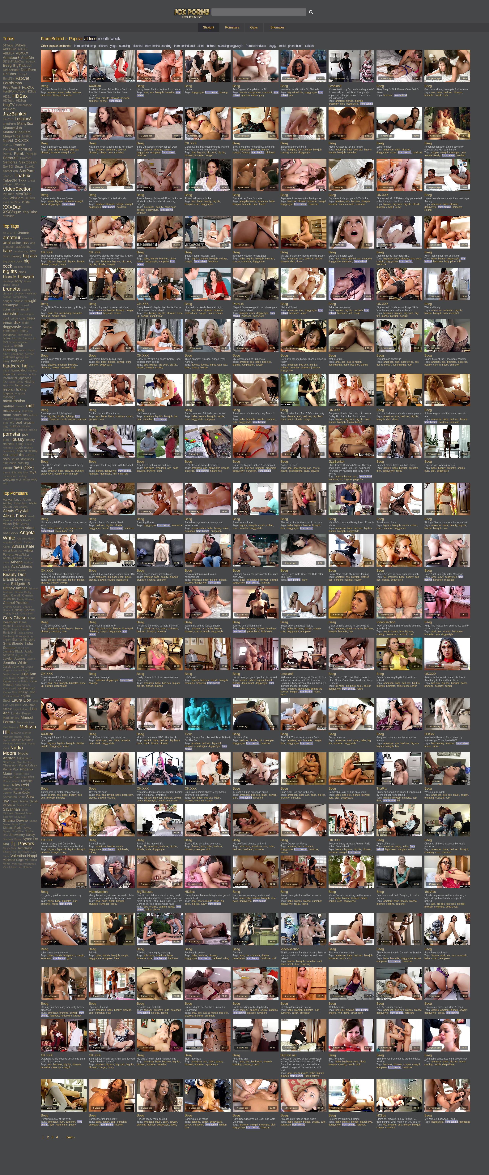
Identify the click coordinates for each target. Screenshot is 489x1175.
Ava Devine (10, 570)
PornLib (31, 154)
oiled (6, 422)
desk (97, 743)
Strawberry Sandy (22, 835)
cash (165, 1121)
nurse (360, 688)
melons (20, 406)
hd (25, 365)
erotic (226, 528)
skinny (32, 451)
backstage (303, 688)
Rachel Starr (11, 777)
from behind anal (184, 46)
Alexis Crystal (15, 511)
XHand (30, 198)
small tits (17, 455)
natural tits (20, 415)
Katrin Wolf (9, 688)
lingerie (8, 393)
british (15, 284)
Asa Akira (22, 554)
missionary (12, 411)
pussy (18, 439)
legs (27, 385)
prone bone (295, 46)
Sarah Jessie (19, 801)
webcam (9, 479)
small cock (357, 1012)
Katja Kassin (22, 684)
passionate (9, 429)
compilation (20, 296)
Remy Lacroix (11, 781)
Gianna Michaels (23, 639)
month (103, 38)
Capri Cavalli (12, 595)
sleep (201, 46)
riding (19, 443)
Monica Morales (22, 740)
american (27, 238)
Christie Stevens (23, 610)
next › (70, 1137)
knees (117, 313)
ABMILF (8, 53)
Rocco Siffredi (12, 789)
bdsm (6, 256)
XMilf (6, 202)
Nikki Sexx (9, 762)
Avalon (22, 570)
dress (299, 261)
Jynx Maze (9, 677)
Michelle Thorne (12, 736)
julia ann (454, 422)
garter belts (253, 631)
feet (5, 342)
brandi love (366, 1121)
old (12, 422)
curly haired (69, 528)
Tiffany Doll (9, 851)
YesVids (8, 216)
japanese (25, 378)
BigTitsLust (22, 65)
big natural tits (22, 266)
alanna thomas (343, 476)
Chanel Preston (15, 603)
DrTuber (9, 74)
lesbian (9, 389)
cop (351, 631)
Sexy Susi (20, 816)
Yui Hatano (25, 867)
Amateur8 (11, 57)
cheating (8, 293)
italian (254, 95)
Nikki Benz (24, 758)
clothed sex (354, 258)
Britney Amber (15, 588)
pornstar (11, 434)
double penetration (168, 800)
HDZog (21, 100)
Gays (254, 27)
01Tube (8, 45)
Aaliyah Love (12, 499)
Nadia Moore (13, 750)
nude (27, 418)
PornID (7, 153)
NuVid (8, 141)
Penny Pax (10, 769)
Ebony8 (22, 74)
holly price (450, 261)
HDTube (8, 100)
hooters (32, 370)
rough (19, 447)
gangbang (17, 353)
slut (5, 455)
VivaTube (24, 194)
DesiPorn (28, 70)
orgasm (28, 422)
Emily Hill (9, 632)
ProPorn (25, 158)
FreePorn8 (11, 87)
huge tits (9, 374)
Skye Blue (18, 831)
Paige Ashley (28, 765)
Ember (25, 629)
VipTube (8, 194)
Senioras (10, 162)
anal (7, 242)
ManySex (25, 123)
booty (19, 281)
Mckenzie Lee (25, 722)
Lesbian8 (23, 119)
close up (30, 293)
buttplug (237, 1064)
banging (291, 149)
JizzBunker (15, 113)
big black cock (12, 261)
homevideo (18, 370)
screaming (9, 451)
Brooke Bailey (23, 592)
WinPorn (17, 198)
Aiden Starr (20, 503)
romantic (8, 447)
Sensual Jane (23, 813)
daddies (273, 1009)
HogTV (9, 105)
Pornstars (232, 27)
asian (16, 243)
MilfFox (27, 136)
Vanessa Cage (13, 860)
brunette (11, 289)
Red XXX (27, 777)
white (26, 479)
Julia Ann (28, 674)
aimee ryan (216, 364)
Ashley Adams (12, 558)
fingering (10, 350)
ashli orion (101, 740)
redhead (8, 444)
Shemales (277, 27)
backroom (127, 794)
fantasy (27, 338)
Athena (17, 562)
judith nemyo (312, 1075)
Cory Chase (15, 617)
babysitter (214, 467)
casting (26, 289)
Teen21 (8, 176)
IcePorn (9, 109)
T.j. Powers (22, 843)
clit (260, 740)
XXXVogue (12, 212)
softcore (30, 455)
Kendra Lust (26, 688)
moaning (27, 410)
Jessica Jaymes (13, 666)
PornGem (9, 149)
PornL (19, 153)
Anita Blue (10, 550)
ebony (24, 330)
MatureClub (12, 128)
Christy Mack (11, 613)
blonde (9, 276)
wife (34, 479)
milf (30, 405)
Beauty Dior (14, 574)
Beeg (7, 65)
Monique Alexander (14, 743)
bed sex (387, 95)
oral (19, 422)
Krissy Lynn (27, 692)
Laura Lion (21, 700)
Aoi (20, 550)
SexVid (30, 166)
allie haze (149, 467)
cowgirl (30, 301)
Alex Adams (20, 506)
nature (33, 415)
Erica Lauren (25, 632)
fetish (18, 346)
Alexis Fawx (15, 515)
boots (464, 683)
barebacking (21, 251)
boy (397, 746)
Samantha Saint (14, 797)
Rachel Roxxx (22, 773)
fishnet (103, 100)
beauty (16, 256)
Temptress (25, 848)
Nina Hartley (24, 762)
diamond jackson (310, 367)
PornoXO (11, 158)
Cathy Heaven (25, 599)
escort (188, 1124)
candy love (47, 473)
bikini (368, 419)
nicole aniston (68, 419)
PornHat (25, 149)
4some (204, 364)
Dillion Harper (11, 629)
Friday (7, 639)
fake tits (16, 338)
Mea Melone (10, 727)
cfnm (252, 313)
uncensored (10, 476)
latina (19, 385)
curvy (14, 318)
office (411, 849)
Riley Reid (20, 785)
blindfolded (253, 579)
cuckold (24, 305)
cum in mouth (20, 309)
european (9, 334)
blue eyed (416, 258)
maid (282, 46)
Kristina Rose (11, 696)
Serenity (8, 816)
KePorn (8, 119)
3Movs (20, 45)
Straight (208, 27)
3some (23, 233)
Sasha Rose (23, 805)
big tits (10, 271)
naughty (8, 418)
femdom (8, 346)
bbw (33, 251)
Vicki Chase (10, 867)
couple (18, 301)
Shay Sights (19, 824)
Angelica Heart (26, 538)
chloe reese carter (407, 685)
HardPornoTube (14, 91)
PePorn (7, 145)
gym (69, 958)
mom (7, 415)
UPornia (19, 184)
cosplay (348, 579)
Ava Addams (21, 566)
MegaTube (12, 136)
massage (9, 397)
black (22, 272)
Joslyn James (11, 674)
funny (6, 353)
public (7, 439)
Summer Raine (12, 839)
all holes (340, 685)
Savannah (11, 809)
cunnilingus (27, 314)
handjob (17, 361)
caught (111, 579)
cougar (7, 301)
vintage (23, 476)
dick (17, 322)
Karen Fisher (20, 681)
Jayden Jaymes (14, 658)
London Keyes (21, 713)
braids (364, 898)
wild (5, 483)
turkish (309, 46)
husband (22, 374)
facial (7, 338)
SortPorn (26, 171)
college (7, 296)
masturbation (14, 401)
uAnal (31, 180)
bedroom (106, 261)
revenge (93, 683)
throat (6, 472)
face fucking (25, 334)
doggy (272, 46)
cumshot (11, 313)
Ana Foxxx (10, 533)
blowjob (26, 276)
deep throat (156, 315)
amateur (11, 237)
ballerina (100, 680)
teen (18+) (24, 467)
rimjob (28, 443)
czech (295, 1012)
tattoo (7, 468)
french (22, 350)
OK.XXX (22, 140)
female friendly (432, 155)
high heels (105, 473)
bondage (8, 281)
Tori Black (23, 851)
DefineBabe (11, 70)
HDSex (20, 96)
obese (156, 909)
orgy (5, 426)
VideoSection (17, 189)
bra (175, 416)
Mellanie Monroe (21, 732)
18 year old (9, 233)
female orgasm (18, 342)
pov (25, 434)
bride (148, 849)
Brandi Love (13, 579)
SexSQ (8, 166)
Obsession (10, 765)
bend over (46, 95)
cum (6, 309)
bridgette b (69, 955)
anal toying (407, 361)
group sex (23, 357)
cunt (6, 318)
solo (6, 459)
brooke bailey (354, 422)
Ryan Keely (21, 792)
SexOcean (28, 162)
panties (26, 426)
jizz (5, 381)
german (29, 353)
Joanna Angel (21, 670)
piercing (22, 429)
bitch (300, 149)
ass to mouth (61, 149)
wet (18, 479)
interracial (10, 378)
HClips (31, 91)
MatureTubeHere (17, 132)
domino (163, 906)
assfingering (335, 364)
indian (32, 374)
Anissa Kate (23, 546)
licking (21, 389)
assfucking (23, 246)
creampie (10, 305)
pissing (33, 429)
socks (427, 746)
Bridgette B (20, 584)
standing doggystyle (230, 46)
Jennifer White (15, 663)
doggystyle (12, 327)
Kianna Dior (10, 692)
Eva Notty (9, 636)
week (115, 38)
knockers (8, 385)
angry (398, 846)
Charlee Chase (12, 606)
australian (149, 207)
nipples (18, 418)
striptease (9, 463)
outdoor (15, 426)
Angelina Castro (12, 542)
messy (284, 852)
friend (31, 350)
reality (30, 440)
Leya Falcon (20, 709)
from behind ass (256, 46)
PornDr (19, 145)
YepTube (30, 212)
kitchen (102, 46)
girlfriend (9, 357)
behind (211, 46)
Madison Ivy (11, 717)
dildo (25, 322)
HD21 (7, 96)
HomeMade (24, 105)
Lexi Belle (15, 704)
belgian (294, 691)
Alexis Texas (22, 520)
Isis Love (23, 647)
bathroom (448, 310)
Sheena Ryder (13, 827)
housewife (66, 1015)
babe (7, 251)
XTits (26, 202)
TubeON (10, 180)
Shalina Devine (15, 820)
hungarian (216, 531)
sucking (23, 463)
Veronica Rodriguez (24, 863)
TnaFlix (22, 175)
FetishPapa (12, 83)
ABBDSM (9, 49)
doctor (367, 685)
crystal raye (211, 1064)
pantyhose (258, 315)
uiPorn (7, 184)
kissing (29, 381)
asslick (447, 631)
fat (34, 338)
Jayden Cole (23, 655)
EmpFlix (8, 78)
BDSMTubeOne (13, 61)
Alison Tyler (11, 524)
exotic (393, 152)
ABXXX (22, 53)
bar (247, 955)
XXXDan (12, 207)
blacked (137, 46)
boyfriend (248, 849)
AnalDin (27, 58)
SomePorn (10, 171)
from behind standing (158, 46)
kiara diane (61, 531)
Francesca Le (24, 636)
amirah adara (199, 528)
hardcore (12, 365)
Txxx (22, 180)
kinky (20, 381)
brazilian (62, 364)
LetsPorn (9, 124)
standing (124, 46)
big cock (211, 152)
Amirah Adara (23, 528)
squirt (15, 459)
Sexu (19, 166)
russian (28, 447)
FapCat (22, 78)
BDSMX (30, 61)
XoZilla (15, 202)
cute (22, 318)
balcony (76, 92)
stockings (27, 459)
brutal (462, 1061)
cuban (269, 525)
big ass (30, 255)
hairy (6, 361)
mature (8, 406)
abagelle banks (248, 201)
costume (367, 258)
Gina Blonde (13, 643)
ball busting (437, 743)
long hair (20, 393)
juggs (12, 381)
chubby (19, 293)
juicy (261, 95)
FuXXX (28, 87)
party (305, 579)
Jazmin (31, 658)
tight (14, 472)
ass (26, 243)
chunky (153, 906)
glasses (251, 1012)
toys (33, 472)
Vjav (5, 198)
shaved (22, 451)
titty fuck (23, 472)
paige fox (358, 479)
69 (384, 576)
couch (293, 152)
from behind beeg (85, 46)
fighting (70, 416)
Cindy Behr (26, 613)
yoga (113, 46)
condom (358, 310)
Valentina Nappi (24, 856)
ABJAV (23, 49)
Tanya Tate (9, 848)
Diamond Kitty (23, 625)
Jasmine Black (13, 651)
